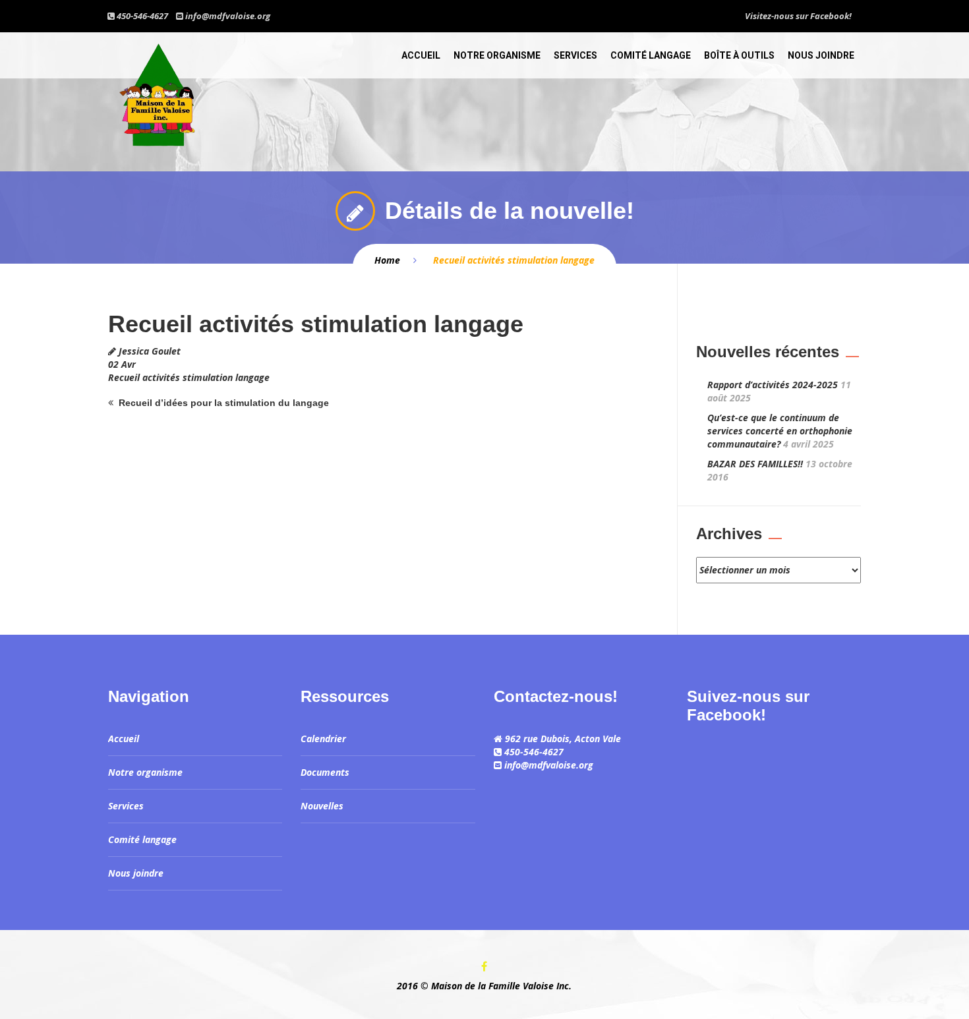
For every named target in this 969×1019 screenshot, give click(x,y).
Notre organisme (497, 55)
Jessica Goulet (150, 351)
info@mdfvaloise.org (227, 16)
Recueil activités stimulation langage (189, 377)
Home (387, 260)
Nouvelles (322, 806)
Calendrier (323, 738)
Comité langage (650, 55)
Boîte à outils (739, 55)
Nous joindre (821, 55)
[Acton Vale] (157, 91)
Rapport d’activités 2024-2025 (772, 384)
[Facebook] (484, 966)
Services (575, 55)
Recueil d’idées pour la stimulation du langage (224, 402)
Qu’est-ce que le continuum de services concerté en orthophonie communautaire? (779, 430)
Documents (325, 772)
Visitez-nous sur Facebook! (798, 16)
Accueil (420, 55)
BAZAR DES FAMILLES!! (755, 463)
